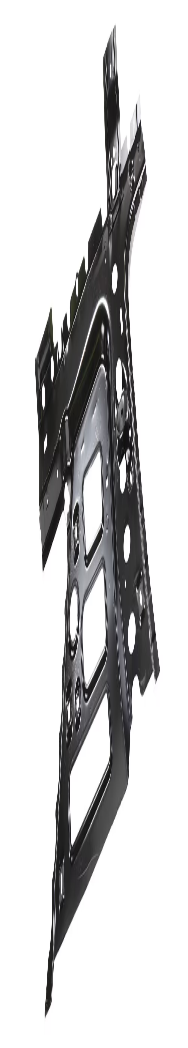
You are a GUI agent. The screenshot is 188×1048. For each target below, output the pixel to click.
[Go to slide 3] (6, 406)
